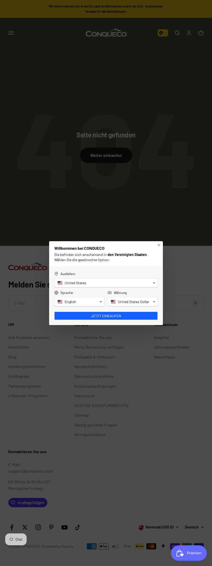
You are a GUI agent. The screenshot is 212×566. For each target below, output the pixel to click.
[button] (106, 283)
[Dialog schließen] (159, 245)
